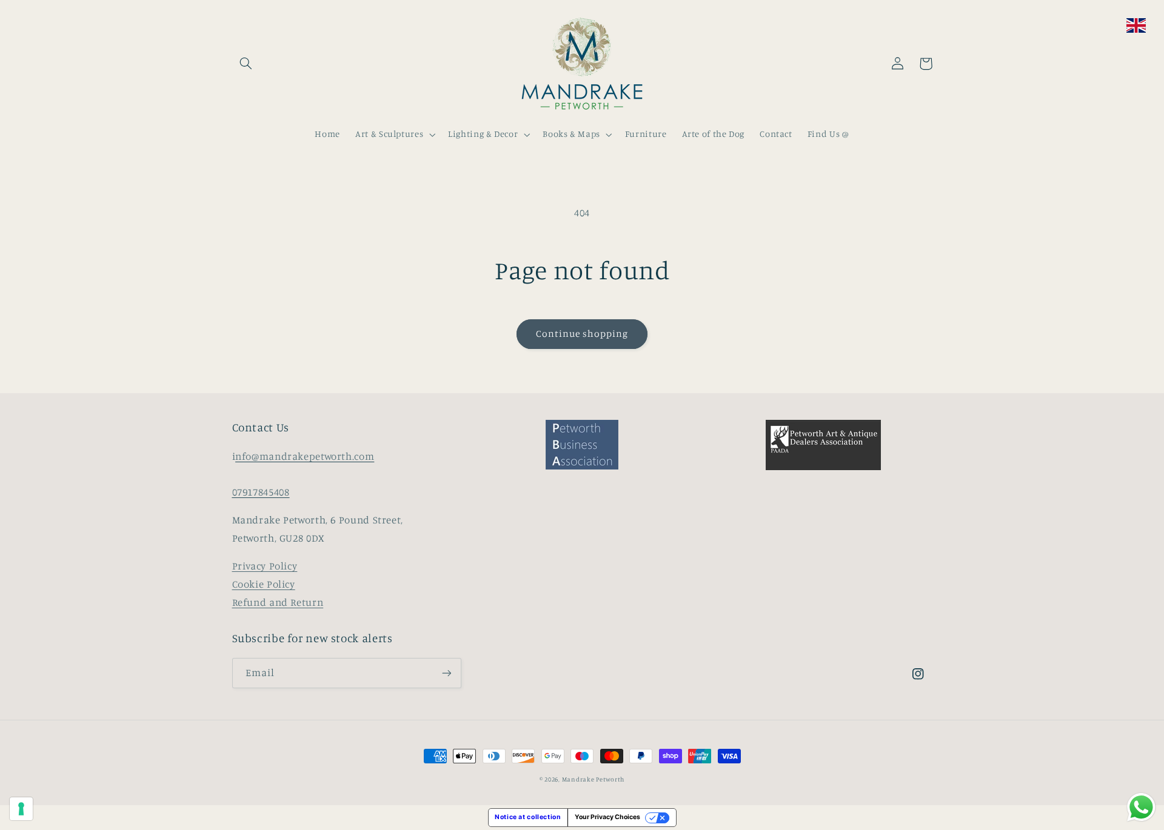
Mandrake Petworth (593, 779)
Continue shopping (582, 333)
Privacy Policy (265, 566)
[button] (246, 64)
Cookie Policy (263, 584)
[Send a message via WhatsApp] (1141, 807)
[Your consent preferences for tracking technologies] (21, 808)
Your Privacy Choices (607, 817)
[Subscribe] (446, 673)
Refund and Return (278, 602)
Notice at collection (528, 817)
